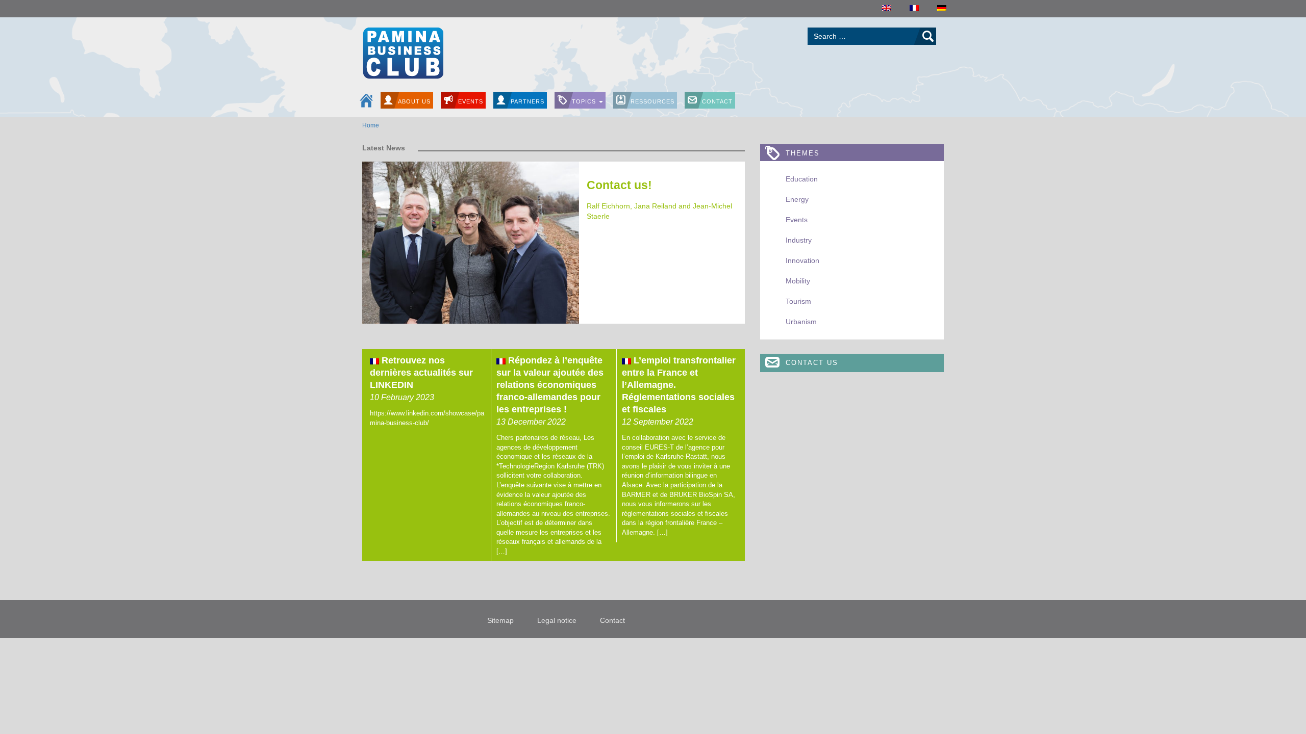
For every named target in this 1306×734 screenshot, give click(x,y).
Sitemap (500, 620)
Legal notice (556, 620)
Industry (799, 240)
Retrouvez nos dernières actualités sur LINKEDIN (421, 372)
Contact (717, 101)
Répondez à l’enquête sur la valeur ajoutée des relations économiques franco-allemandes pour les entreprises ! (550, 384)
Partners (527, 101)
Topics (585, 101)
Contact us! (619, 185)
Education (802, 179)
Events (470, 101)
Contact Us (812, 362)
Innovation (802, 260)
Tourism (798, 301)
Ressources (652, 101)
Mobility (798, 281)
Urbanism (801, 322)
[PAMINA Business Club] (402, 51)
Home (370, 125)
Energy (797, 199)
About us (414, 101)
